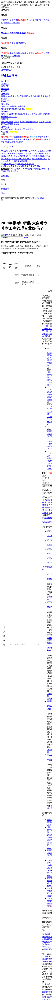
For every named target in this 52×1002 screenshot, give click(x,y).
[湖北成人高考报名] (9, 166)
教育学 (10, 124)
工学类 (42, 122)
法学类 (16, 122)
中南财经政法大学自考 (10, 151)
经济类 (10, 122)
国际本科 (19, 142)
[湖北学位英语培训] (24, 164)
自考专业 (5, 109)
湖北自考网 (15, 169)
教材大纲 (41, 137)
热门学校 (10, 146)
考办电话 (5, 84)
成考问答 (13, 114)
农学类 (48, 122)
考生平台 (16, 23)
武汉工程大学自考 (33, 156)
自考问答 (5, 111)
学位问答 (29, 114)
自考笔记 (5, 127)
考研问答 (38, 114)
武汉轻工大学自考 (11, 153)
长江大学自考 (26, 153)
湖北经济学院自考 (39, 159)
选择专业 (7, 23)
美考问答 (13, 117)
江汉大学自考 (19, 156)
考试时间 (17, 137)
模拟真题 (22, 33)
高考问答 (46, 114)
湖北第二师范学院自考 (21, 159)
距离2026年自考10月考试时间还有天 (17, 96)
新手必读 (13, 20)
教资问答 (5, 117)
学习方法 (21, 129)
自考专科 (16, 56)
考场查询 (5, 43)
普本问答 (21, 114)
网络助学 (30, 33)
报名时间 (22, 20)
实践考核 (17, 139)
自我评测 (30, 20)
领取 (26, 237)
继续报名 (13, 53)
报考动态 (5, 104)
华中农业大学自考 (29, 151)
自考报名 (5, 86)
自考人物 (13, 129)
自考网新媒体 (7, 70)
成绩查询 (5, 53)
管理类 (4, 124)
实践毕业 (21, 106)
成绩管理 (30, 53)
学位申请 (46, 139)
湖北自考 (46, 934)
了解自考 (5, 20)
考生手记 (5, 129)
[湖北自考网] (9, 75)
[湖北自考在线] (8, 164)
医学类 (16, 124)
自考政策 (5, 106)
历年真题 (5, 119)
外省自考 (29, 129)
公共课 (4, 122)
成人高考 (11, 142)
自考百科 (5, 114)
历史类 (29, 122)
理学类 (35, 122)
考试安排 (5, 33)
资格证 (4, 91)
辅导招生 (39, 20)
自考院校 (13, 109)
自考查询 (5, 89)
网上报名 (5, 132)
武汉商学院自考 (39, 153)
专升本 (4, 142)
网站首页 (5, 101)
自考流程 (46, 500)
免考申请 (13, 33)
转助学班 (39, 53)
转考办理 (9, 139)
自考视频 (5, 94)
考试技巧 (22, 43)
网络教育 (7, 56)
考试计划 (13, 106)
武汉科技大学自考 (19, 161)
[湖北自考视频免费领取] (29, 166)
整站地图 (47, 949)
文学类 (23, 122)
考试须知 (13, 43)
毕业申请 (22, 53)
